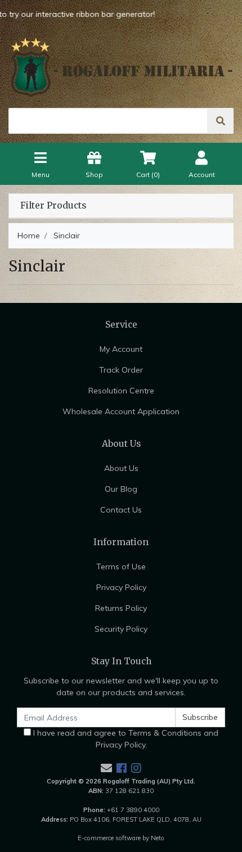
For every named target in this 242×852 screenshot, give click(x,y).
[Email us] (106, 768)
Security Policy (121, 629)
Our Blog (121, 489)
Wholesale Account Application (121, 411)
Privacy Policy (121, 587)
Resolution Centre (121, 391)
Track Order (121, 370)
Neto (157, 838)
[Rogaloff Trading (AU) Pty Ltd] (121, 67)
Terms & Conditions (164, 733)
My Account (121, 349)
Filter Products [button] (53, 206)
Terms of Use (121, 566)
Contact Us (121, 510)
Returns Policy (121, 608)
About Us (121, 468)
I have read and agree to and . (124, 739)
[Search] (221, 121)
